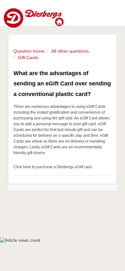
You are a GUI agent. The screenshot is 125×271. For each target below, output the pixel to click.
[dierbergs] (32, 17)
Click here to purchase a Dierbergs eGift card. (53, 167)
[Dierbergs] (59, 22)
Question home (29, 51)
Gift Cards (28, 57)
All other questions (70, 51)
